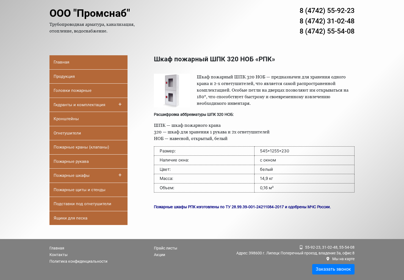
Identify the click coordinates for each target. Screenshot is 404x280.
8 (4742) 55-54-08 (327, 31)
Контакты (58, 254)
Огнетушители (67, 133)
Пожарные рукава (71, 161)
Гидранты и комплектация (87, 104)
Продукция (64, 76)
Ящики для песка (70, 218)
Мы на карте (343, 259)
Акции (159, 254)
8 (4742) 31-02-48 (327, 21)
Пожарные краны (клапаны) (81, 147)
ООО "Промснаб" (89, 13)
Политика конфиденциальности (78, 261)
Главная (61, 62)
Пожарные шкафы (87, 175)
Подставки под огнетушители (82, 203)
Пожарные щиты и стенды (80, 189)
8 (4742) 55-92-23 (327, 11)
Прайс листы (165, 248)
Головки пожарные (73, 90)
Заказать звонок (333, 269)
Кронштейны (66, 118)
